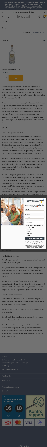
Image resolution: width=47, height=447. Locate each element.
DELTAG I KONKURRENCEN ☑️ (35, 238)
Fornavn (27, 209)
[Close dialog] (44, 199)
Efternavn (27, 214)
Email (26, 220)
